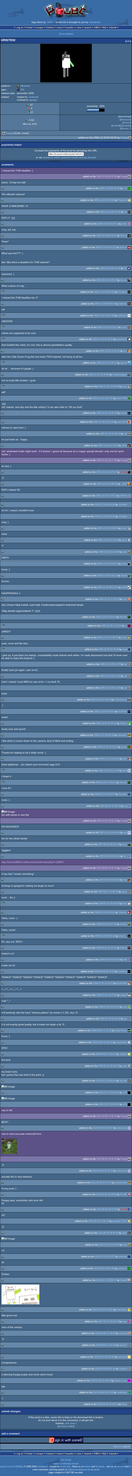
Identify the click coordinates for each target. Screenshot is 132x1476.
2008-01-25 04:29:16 (105, 936)
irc (130, 1466)
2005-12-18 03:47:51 (108, 223)
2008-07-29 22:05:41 (109, 1007)
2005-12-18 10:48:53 (103, 339)
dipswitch (122, 735)
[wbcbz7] (129, 1345)
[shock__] (129, 936)
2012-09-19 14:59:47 (103, 1128)
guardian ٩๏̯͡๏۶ (119, 1221)
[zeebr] (129, 587)
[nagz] (129, 1321)
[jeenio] (129, 747)
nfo (128, 41)
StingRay (122, 292)
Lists (78, 27)
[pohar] (129, 563)
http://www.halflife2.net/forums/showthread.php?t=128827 (33, 862)
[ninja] (129, 649)
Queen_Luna (120, 1380)
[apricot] (129, 363)
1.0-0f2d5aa (17, 1466)
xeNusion (122, 315)
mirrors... (126, 128)
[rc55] (129, 1092)
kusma (123, 280)
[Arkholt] (129, 947)
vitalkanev (122, 1392)
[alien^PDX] (129, 398)
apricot (123, 363)
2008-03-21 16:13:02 (106, 947)
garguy (33, 99)
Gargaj (9, 133)
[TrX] (129, 188)
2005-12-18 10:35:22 (107, 327)
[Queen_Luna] (129, 1380)
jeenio (124, 747)
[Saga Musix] (129, 1030)
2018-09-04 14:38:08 (105, 1333)
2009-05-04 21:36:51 (106, 1054)
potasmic (122, 1268)
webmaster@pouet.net (79, 1469)
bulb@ (124, 1209)
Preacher (122, 200)
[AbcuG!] (129, 617)
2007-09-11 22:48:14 (108, 891)
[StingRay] (129, 292)
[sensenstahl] (129, 1182)
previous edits (66, 1426)
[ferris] (129, 1233)
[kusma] (129, 280)
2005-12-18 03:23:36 (106, 176)
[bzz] (129, 351)
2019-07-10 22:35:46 (104, 1357)
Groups (39, 27)
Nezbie (123, 924)
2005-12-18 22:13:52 (108, 540)
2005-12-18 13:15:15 (106, 413)
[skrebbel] (129, 504)
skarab (123, 472)
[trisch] (129, 327)
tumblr (74, 157)
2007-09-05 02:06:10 (109, 880)
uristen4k (33, 97)
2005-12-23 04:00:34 (104, 735)
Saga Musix (121, 1030)
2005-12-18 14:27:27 (106, 472)
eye (125, 832)
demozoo (125, 119)
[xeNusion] (129, 315)
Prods (28, 27)
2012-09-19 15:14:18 (106, 1159)
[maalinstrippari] (129, 374)
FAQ (103, 27)
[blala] (129, 770)
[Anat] (129, 903)
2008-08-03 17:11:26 (101, 1030)
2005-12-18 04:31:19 (110, 268)
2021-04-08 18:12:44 (103, 1392)
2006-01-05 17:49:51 (106, 782)
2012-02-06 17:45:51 (106, 1116)
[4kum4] (129, 235)
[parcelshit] (129, 422)
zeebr (124, 587)
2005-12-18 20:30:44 (105, 516)
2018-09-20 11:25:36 (106, 1345)
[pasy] (129, 386)
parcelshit (122, 422)
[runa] (129, 1007)
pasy (124, 386)
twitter (57, 157)
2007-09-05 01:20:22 (106, 868)
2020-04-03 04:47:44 (105, 1368)
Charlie (123, 1280)
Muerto (123, 723)
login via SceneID (71, 1441)
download (125, 116)
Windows (23, 85)
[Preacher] (129, 200)
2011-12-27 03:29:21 (109, 1092)
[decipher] (129, 794)
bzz (125, 351)
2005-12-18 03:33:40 (110, 212)
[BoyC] (129, 528)
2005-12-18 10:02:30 (104, 315)
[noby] (129, 1066)
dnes (124, 844)
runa (125, 1007)
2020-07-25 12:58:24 (100, 1380)
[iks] (129, 212)
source (127, 122)
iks (125, 212)
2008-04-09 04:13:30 (104, 971)
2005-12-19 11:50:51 (106, 617)
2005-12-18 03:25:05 (109, 188)
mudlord (123, 1368)
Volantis (123, 1333)
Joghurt (123, 1054)
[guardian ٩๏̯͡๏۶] (129, 1221)
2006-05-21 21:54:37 (105, 794)
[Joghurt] (129, 1054)
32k (20, 89)
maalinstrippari (120, 374)
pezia (124, 540)
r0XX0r (123, 495)
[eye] (129, 832)
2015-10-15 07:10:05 (103, 1309)
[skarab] (129, 472)
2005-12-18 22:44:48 (108, 552)
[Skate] (129, 575)
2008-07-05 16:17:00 (106, 995)
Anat (124, 903)
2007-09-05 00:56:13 (109, 856)
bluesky (83, 157)
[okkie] (129, 445)
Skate (124, 575)
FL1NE (123, 1194)
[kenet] (129, 637)
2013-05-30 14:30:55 (106, 1194)
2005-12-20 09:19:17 (104, 711)
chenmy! (122, 912)
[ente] (129, 1244)
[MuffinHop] (129, 983)
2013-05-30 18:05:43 (108, 1233)
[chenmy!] (129, 912)
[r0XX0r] (129, 495)
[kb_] (129, 856)
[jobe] (129, 758)
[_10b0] (129, 484)
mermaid (122, 1256)
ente (125, 1244)
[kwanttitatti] (129, 1042)
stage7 (123, 995)
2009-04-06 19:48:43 (102, 1042)
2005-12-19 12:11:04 (111, 625)
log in (116, 1446)
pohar (124, 563)
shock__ (123, 936)
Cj (126, 625)
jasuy (124, 891)
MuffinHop (122, 983)
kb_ (125, 856)
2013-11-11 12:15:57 (105, 1256)
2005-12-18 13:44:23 (103, 422)
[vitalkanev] (129, 1392)
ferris (124, 1233)
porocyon (122, 1357)
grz (125, 1018)
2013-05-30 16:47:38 (107, 1209)
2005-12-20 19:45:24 (106, 723)
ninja (124, 649)
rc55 (125, 1092)
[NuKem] (129, 247)
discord (120, 1466)
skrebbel (123, 504)
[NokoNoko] (129, 1309)
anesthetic (122, 339)
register (126, 1446)
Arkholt (123, 947)
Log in (19, 27)
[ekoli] (129, 552)
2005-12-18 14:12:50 (108, 445)
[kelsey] (129, 413)
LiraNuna (122, 971)
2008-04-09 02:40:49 (109, 959)
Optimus (123, 303)
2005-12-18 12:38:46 (99, 374)
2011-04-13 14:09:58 (106, 1080)
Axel (125, 599)
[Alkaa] (129, 1404)
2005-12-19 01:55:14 (107, 563)
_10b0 (124, 484)
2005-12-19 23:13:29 (110, 688)
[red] (129, 433)
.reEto (49, 22)
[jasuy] (129, 891)
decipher (123, 794)
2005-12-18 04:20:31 (106, 235)
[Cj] (129, 625)
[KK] (129, 268)
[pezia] (129, 540)
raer (125, 880)
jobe (125, 758)
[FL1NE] (129, 1194)
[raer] (129, 880)
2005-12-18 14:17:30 (106, 460)
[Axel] (129, 599)
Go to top (66, 1459)
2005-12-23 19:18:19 (107, 747)
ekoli (124, 552)
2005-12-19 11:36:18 (109, 599)
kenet (124, 637)
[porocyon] (129, 1357)
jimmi (124, 223)
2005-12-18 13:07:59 (103, 398)
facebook (48, 157)
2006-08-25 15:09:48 (110, 806)
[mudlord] (129, 1368)
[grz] (129, 1018)
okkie (124, 445)
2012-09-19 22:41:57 (101, 1182)
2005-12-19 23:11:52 (110, 676)
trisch (124, 327)
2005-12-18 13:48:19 (110, 433)
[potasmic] (129, 1268)
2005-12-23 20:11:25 (108, 770)
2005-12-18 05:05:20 (104, 292)
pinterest (66, 157)
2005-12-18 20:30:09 (105, 504)
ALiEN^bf (122, 711)
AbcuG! (123, 617)
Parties (50, 27)
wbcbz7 (123, 1345)
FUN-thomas (120, 699)
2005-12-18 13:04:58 (108, 386)
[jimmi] (129, 223)
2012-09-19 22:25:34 (103, 1170)
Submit (112, 27)
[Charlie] (129, 1280)
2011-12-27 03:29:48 (109, 1104)
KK (125, 268)
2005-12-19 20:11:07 (110, 664)
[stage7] (129, 995)
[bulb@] (129, 1209)
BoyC (124, 528)
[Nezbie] (129, 924)
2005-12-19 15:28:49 (108, 649)
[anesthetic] (129, 339)
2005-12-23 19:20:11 (109, 758)
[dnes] (129, 844)
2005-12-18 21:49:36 (107, 528)
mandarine (95, 22)
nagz (124, 1321)
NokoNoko (122, 1309)
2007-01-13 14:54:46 (109, 832)
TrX (125, 188)
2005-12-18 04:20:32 (106, 247)
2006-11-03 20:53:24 (107, 820)
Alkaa (124, 1404)
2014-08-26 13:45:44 (104, 1268)
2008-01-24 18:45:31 (104, 912)
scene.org (65, 1466)
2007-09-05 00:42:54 (108, 844)
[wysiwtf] (129, 1080)
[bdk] (129, 959)
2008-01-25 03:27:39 (106, 924)
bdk (125, 959)
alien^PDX (122, 398)
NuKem (123, 247)
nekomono (122, 1128)
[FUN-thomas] (129, 699)
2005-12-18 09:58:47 (105, 303)
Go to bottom (66, 33)
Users (59, 27)
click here (70, 1423)
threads (92, 157)
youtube (126, 125)
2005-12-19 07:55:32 (107, 575)
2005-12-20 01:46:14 (100, 699)
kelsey (123, 413)
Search (88, 27)
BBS (96, 27)
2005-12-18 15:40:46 (107, 484)
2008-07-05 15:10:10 (103, 983)
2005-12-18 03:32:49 (104, 200)
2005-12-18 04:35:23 (106, 280)
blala (124, 770)
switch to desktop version (66, 1463)
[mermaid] (129, 1256)
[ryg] (129, 806)
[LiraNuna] (129, 971)
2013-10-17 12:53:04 (109, 1244)
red (125, 433)
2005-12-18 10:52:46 (109, 351)
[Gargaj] (3, 133)
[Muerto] (129, 723)
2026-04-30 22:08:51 (107, 1404)
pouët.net (5, 1466)
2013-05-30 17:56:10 (98, 1221)
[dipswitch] (129, 735)
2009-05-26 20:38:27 (108, 1066)
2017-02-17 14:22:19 (108, 1321)
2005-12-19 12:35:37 (107, 637)
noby (124, 1066)
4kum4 (123, 235)
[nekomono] (129, 1128)
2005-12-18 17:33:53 (106, 495)
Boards (69, 27)
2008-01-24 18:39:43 (108, 903)
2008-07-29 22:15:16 (110, 1018)
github (97, 1469)
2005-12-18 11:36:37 (106, 363)
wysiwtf (123, 1080)
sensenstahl (121, 1182)
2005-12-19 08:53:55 (107, 587)
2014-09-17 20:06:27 (106, 1280)
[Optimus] (129, 303)
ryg (125, 806)
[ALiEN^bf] (129, 711)
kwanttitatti (121, 1042)
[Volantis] (129, 1333)
